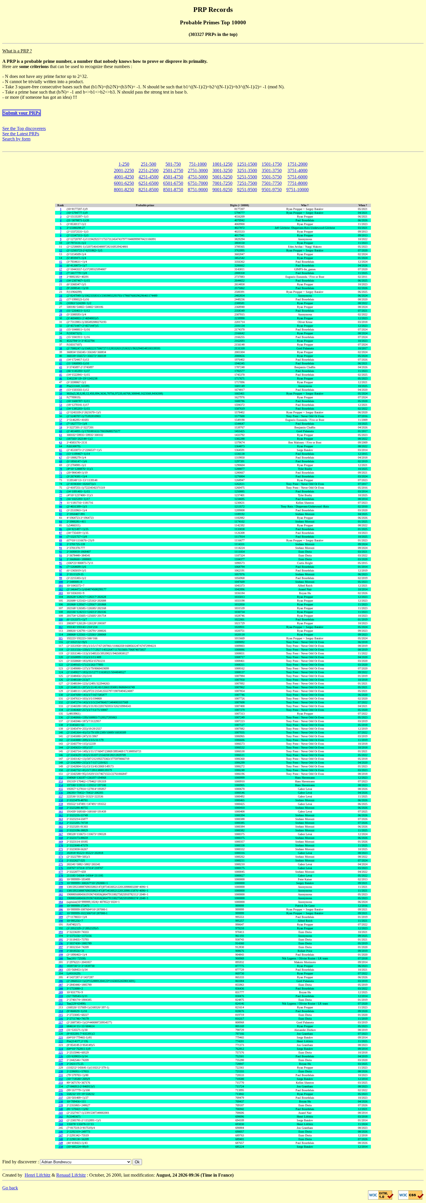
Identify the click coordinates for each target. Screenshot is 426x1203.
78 (60, 499)
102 (61, 589)
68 (60, 461)
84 (60, 521)
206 (61, 981)
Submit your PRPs (21, 112)
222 (61, 1041)
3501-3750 (272, 170)
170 (61, 845)
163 (61, 819)
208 (61, 988)
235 (61, 1090)
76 (60, 491)
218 (61, 1026)
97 (60, 570)
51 (60, 397)
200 (61, 958)
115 (61, 638)
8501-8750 (173, 189)
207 (61, 984)
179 (61, 883)
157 (61, 796)
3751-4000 (297, 170)
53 (60, 404)
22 (60, 288)
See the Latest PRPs (20, 133)
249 (61, 1142)
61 (60, 435)
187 (61, 913)
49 (60, 389)
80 (60, 506)
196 (61, 943)
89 (60, 540)
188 (61, 905)
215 (61, 1014)
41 (60, 359)
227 (61, 1060)
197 (61, 947)
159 (61, 804)
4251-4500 (149, 176)
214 (61, 1011)
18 (60, 273)
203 (61, 969)
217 (61, 1022)
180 (61, 886)
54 (60, 408)
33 (60, 329)
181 (61, 890)
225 (61, 1052)
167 (61, 834)
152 (61, 777)
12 (60, 250)
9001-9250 (222, 189)
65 (60, 450)
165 (61, 826)
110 (61, 619)
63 (60, 442)
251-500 (148, 164)
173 (61, 856)
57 (60, 419)
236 (61, 1094)
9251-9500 (247, 189)
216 (61, 1018)
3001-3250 (222, 170)
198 (61, 950)
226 (61, 1056)
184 (61, 901)
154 (61, 785)
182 (61, 894)
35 (60, 337)
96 (60, 566)
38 (60, 348)
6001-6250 (124, 183)
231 (61, 1075)
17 (60, 269)
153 (61, 781)
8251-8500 (149, 189)
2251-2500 (149, 170)
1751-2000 (297, 164)
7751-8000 (297, 183)
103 (61, 593)
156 (61, 792)
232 (61, 1078)
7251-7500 (247, 183)
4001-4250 (124, 176)
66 (60, 453)
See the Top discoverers (24, 128)
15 (60, 261)
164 (61, 822)
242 (61, 1116)
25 (60, 299)
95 (60, 563)
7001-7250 (222, 183)
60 (60, 431)
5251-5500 (247, 176)
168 (61, 837)
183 (61, 898)
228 (61, 1063)
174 (61, 860)
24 (60, 295)
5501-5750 (272, 176)
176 (61, 868)
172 (61, 853)
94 (60, 559)
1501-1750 (272, 164)
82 (60, 514)
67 (60, 457)
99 (60, 578)
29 (60, 314)
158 (61, 800)
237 (61, 1097)
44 (60, 371)
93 (60, 555)
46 (60, 378)
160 (61, 807)
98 (60, 574)
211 (61, 999)
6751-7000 (198, 183)
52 (60, 401)
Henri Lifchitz (37, 1175)
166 (61, 830)
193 (61, 932)
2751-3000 (198, 170)
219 (61, 1030)
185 (61, 879)
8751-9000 (198, 189)
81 (60, 510)
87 (60, 532)
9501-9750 (272, 189)
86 (60, 529)
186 (61, 909)
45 (60, 374)
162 (61, 815)
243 (61, 1120)
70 (60, 468)
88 (60, 536)
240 (61, 1109)
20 (60, 280)
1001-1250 (222, 164)
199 (61, 954)
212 (61, 1003)
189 (61, 917)
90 (60, 544)
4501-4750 (173, 176)
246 (61, 1131)
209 (61, 992)
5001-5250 (222, 176)
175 (61, 864)
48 (60, 386)
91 (60, 548)
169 (61, 841)
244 (61, 1124)
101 (61, 585)
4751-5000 (198, 176)
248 (61, 1139)
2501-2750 (173, 170)
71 (60, 472)
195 (61, 939)
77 (60, 495)
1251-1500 (247, 164)
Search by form (16, 138)
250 (61, 1146)
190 (61, 920)
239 (61, 1105)
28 (60, 310)
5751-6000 (297, 176)
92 (60, 551)
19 (60, 276)
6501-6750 (173, 183)
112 (61, 627)
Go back (10, 1187)
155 (61, 789)
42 (60, 363)
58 (60, 423)
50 (60, 393)
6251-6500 (149, 183)
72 (60, 476)
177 (61, 871)
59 (60, 427)
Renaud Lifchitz (71, 1175)
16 (60, 265)
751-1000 (198, 164)
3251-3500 (247, 170)
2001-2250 (124, 170)
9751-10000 (297, 189)
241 (61, 1112)
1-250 (124, 164)
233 (61, 1082)
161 (61, 811)
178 (61, 875)
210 (61, 996)
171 (61, 849)
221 (61, 1037)
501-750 (173, 164)
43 (60, 367)
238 (61, 1101)
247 (61, 1135)
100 (61, 581)
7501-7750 (272, 183)
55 (60, 412)
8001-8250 (124, 189)
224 (61, 1048)
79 (60, 502)
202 (61, 965)
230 (61, 1071)
